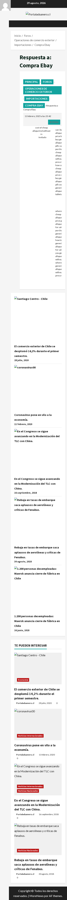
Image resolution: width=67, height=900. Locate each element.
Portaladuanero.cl (25, 703)
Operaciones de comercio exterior (38, 90)
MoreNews (36, 895)
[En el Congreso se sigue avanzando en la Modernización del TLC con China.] (38, 779)
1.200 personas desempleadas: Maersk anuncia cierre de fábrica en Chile (37, 621)
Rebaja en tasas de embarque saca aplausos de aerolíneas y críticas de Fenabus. (37, 552)
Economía (23, 679)
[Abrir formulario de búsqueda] (61, 23)
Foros (47, 81)
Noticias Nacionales (28, 790)
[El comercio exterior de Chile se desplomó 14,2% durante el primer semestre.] (38, 668)
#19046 (54, 122)
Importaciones (36, 98)
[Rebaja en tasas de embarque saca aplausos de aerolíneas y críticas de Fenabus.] (38, 839)
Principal (31, 81)
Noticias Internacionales (30, 735)
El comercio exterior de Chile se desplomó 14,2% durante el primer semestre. (36, 351)
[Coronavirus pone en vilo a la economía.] (38, 724)
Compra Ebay (34, 105)
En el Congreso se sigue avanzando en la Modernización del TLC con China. (37, 483)
